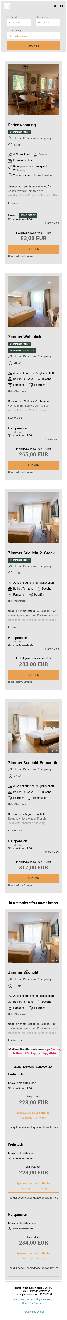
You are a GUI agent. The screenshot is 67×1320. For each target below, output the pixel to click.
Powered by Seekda (33, 1311)
